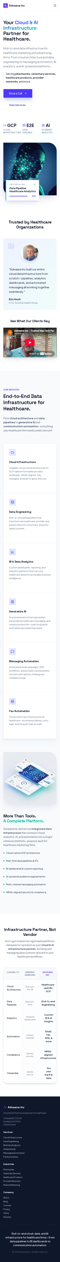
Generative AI (9, 1149)
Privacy (6, 1209)
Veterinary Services (12, 1173)
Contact (7, 1205)
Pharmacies (8, 1169)
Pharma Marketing (11, 1185)
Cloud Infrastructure (12, 1137)
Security (7, 1217)
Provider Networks (12, 1181)
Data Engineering (11, 1141)
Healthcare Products (12, 1177)
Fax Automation (10, 1156)
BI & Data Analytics (11, 1145)
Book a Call (15, 93)
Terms (6, 1213)
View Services (17, 105)
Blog (5, 1201)
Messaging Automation (14, 1153)
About (6, 1197)
